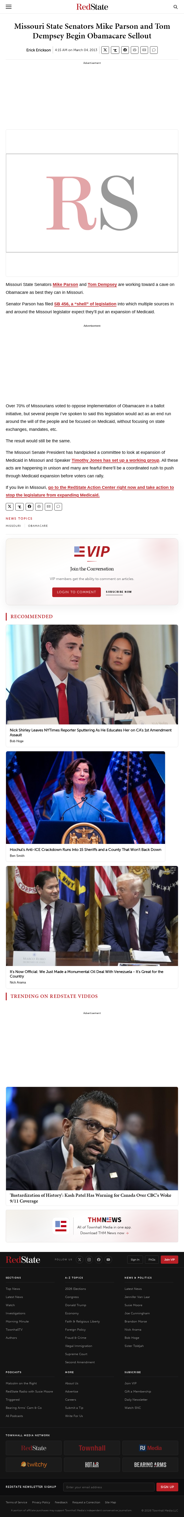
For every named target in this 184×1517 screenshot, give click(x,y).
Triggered (13, 1399)
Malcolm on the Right (21, 1383)
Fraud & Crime (75, 1337)
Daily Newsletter (136, 1399)
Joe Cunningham (137, 1313)
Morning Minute (17, 1321)
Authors (11, 1337)
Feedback (61, 1502)
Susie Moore (133, 1305)
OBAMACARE (38, 525)
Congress (72, 1297)
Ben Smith (17, 856)
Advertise (71, 1391)
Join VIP (169, 1259)
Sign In (135, 1259)
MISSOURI (13, 525)
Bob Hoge (16, 741)
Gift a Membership (138, 1391)
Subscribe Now (119, 592)
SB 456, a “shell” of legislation (85, 304)
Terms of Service (16, 1502)
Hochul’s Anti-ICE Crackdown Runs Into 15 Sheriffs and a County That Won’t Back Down (85, 849)
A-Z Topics (74, 1277)
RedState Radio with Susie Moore (29, 1391)
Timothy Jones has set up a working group (115, 460)
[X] (79, 1259)
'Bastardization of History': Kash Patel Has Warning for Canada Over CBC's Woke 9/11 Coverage (90, 1198)
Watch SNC (133, 1408)
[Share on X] (105, 50)
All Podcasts (14, 1416)
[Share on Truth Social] (115, 50)
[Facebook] (99, 1259)
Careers (70, 1399)
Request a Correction (86, 1502)
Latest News (14, 1297)
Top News (13, 1289)
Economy (72, 1313)
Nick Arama (18, 982)
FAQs (152, 1259)
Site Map (110, 1502)
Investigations (15, 1313)
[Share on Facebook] (125, 50)
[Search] (175, 7)
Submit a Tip (74, 1408)
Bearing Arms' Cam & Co (24, 1408)
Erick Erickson (38, 50)
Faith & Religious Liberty (82, 1321)
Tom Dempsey (102, 284)
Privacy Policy (41, 1502)
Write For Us (74, 1416)
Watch (10, 1305)
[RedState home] (23, 1259)
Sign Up (167, 1487)
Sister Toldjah (134, 1346)
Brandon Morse (136, 1321)
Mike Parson (65, 284)
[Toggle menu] (8, 7)
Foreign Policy (75, 1329)
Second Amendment (80, 1362)
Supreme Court (76, 1354)
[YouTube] (108, 1259)
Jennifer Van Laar (137, 1297)
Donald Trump (75, 1305)
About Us (71, 1383)
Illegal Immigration (78, 1346)
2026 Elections (75, 1289)
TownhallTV (14, 1329)
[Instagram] (89, 1259)
